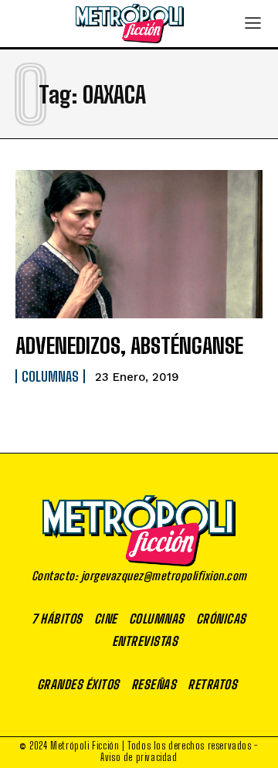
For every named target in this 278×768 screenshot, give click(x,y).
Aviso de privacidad (138, 757)
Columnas (50, 376)
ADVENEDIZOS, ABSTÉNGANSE (129, 345)
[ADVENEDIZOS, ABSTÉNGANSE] (139, 244)
